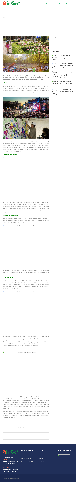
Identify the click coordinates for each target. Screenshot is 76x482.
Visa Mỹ (44, 4)
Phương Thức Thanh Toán (28, 462)
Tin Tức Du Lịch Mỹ (54, 4)
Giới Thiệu (65, 4)
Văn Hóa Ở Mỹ (24, 14)
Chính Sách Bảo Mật (26, 455)
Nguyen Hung (14, 14)
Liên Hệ (71, 4)
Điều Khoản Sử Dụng (26, 458)
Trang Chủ (37, 4)
